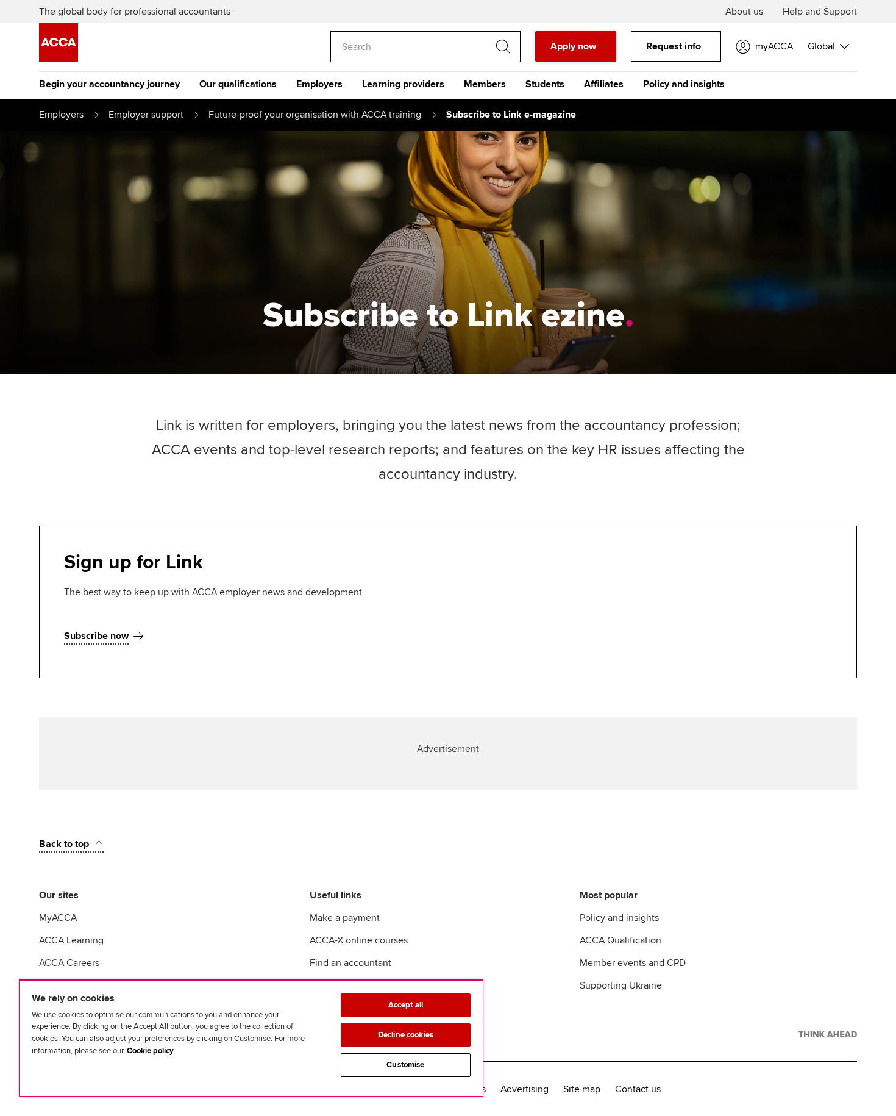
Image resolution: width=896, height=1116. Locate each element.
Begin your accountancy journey (109, 84)
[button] (828, 46)
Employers (319, 84)
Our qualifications (238, 84)
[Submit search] (503, 47)
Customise (405, 1065)
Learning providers (403, 84)
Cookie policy (150, 1051)
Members (485, 84)
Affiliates (604, 84)
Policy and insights (684, 84)
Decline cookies (405, 1035)
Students (544, 84)
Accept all (405, 1005)
